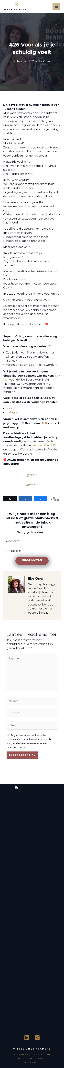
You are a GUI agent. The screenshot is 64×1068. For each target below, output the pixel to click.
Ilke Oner (44, 61)
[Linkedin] (26, 1037)
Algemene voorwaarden (32, 1054)
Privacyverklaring (32, 1058)
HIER (43, 423)
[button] (32, 561)
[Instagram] (37, 1037)
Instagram (13, 412)
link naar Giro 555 (44, 445)
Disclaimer (32, 1062)
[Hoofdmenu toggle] (56, 6)
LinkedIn (11, 408)
